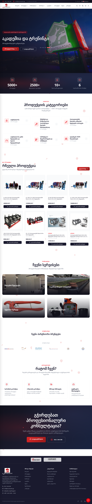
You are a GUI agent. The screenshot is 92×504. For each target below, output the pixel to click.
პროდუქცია (24, 5)
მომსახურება (33, 5)
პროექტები (57, 5)
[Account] (88, 5)
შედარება (72, 478)
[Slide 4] (45, 47)
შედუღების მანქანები (52, 471)
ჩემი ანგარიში (73, 471)
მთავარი (17, 5)
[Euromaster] (6, 5)
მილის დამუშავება (51, 474)
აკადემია (49, 5)
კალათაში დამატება (13, 206)
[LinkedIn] (85, 501)
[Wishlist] (79, 5)
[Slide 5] (47, 47)
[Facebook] (78, 501)
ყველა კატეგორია (51, 483)
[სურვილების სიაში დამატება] (20, 177)
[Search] (77, 5)
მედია (62, 5)
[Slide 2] (42, 47)
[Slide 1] (40, 47)
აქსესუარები (50, 481)
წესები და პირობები (74, 486)
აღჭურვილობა (50, 476)
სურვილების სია (73, 476)
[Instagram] (81, 501)
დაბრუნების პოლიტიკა (75, 483)
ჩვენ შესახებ (28, 486)
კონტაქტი (68, 5)
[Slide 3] (43, 47)
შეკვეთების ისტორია (74, 474)
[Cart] (85, 5)
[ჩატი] (88, 500)
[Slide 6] (50, 47)
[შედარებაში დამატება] (20, 180)
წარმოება (41, 5)
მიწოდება (72, 481)
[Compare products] (82, 5)
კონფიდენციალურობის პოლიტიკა (78, 488)
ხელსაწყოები (50, 478)
